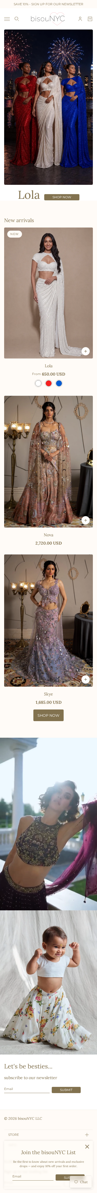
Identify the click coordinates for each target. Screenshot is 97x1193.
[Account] (80, 19)
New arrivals (19, 220)
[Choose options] (85, 351)
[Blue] (59, 383)
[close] (87, 1146)
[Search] (17, 19)
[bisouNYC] (48, 18)
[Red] (49, 383)
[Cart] (90, 19)
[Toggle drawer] (7, 19)
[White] (38, 383)
